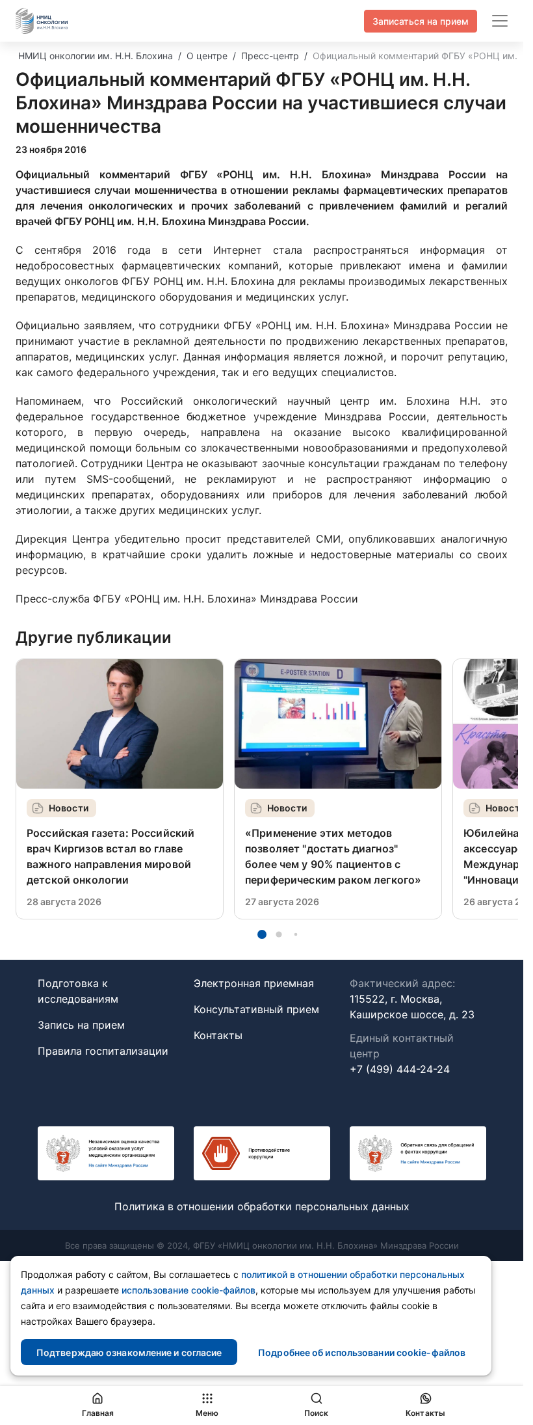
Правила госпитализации (103, 1050)
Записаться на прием (420, 21)
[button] (261, 934)
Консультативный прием (256, 1009)
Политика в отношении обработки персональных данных (262, 1206)
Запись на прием (81, 1024)
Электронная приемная (254, 983)
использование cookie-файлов (188, 1290)
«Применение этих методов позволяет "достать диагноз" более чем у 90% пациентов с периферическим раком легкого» (333, 856)
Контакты (218, 1035)
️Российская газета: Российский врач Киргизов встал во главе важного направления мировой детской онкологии (110, 856)
